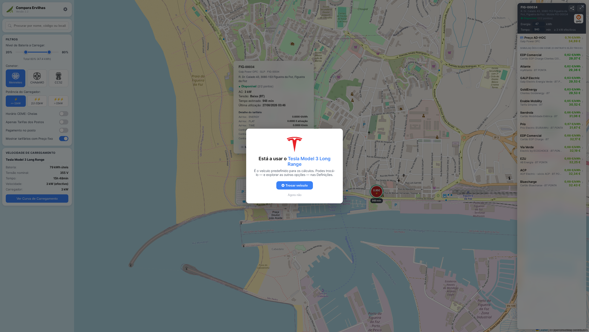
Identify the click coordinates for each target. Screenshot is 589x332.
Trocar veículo (296, 185)
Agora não (294, 195)
